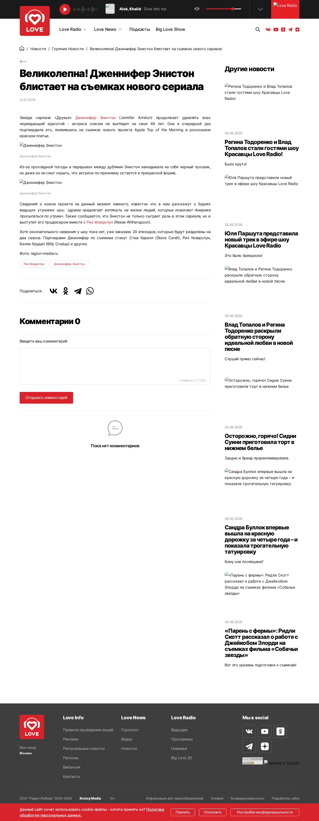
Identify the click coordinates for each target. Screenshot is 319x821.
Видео (126, 739)
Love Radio (70, 29)
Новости (38, 48)
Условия (217, 798)
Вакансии (71, 767)
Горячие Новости (68, 48)
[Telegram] (77, 291)
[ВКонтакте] (53, 291)
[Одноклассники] (65, 291)
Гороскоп (129, 729)
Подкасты (139, 29)
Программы (182, 739)
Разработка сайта (285, 798)
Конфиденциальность (247, 798)
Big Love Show (170, 29)
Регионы (70, 757)
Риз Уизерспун (100, 222)
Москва (26, 753)
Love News (105, 29)
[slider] (232, 8)
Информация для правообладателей (174, 798)
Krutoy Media (90, 798)
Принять (183, 812)
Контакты (71, 776)
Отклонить (213, 812)
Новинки (179, 748)
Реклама (70, 739)
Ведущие (179, 729)
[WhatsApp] (90, 291)
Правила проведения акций (88, 729)
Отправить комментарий (46, 398)
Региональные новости (84, 748)
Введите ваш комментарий (43, 341)
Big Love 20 (181, 757)
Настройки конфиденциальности (265, 812)
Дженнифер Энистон (95, 117)
